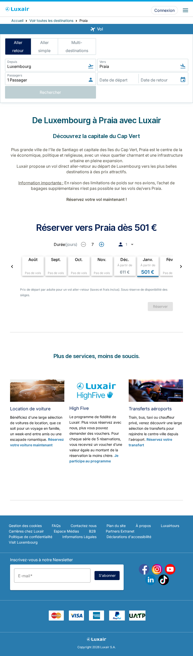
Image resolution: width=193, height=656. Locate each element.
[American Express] (96, 619)
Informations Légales (79, 537)
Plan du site (116, 525)
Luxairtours (170, 525)
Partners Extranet (120, 531)
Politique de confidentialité (30, 537)
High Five (79, 408)
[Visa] (76, 619)
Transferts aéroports (150, 408)
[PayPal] (117, 619)
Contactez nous (83, 525)
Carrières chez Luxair (26, 531)
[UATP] (137, 619)
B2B (92, 531)
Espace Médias (66, 531)
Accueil (17, 20)
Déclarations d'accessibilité (129, 537)
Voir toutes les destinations (51, 20)
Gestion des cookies (25, 525)
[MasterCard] (56, 619)
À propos (143, 525)
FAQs (56, 525)
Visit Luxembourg (23, 542)
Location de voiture (30, 408)
